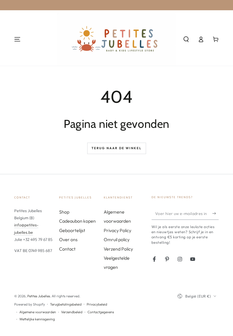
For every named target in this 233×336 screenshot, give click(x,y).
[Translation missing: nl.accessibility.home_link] (116, 39)
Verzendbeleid (71, 312)
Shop (64, 212)
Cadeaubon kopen (77, 221)
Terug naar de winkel (116, 148)
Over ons (68, 239)
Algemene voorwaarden (37, 312)
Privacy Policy (117, 230)
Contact (67, 249)
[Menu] (17, 39)
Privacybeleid (97, 304)
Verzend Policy (118, 249)
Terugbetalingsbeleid (66, 304)
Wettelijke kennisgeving (37, 319)
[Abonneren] (215, 213)
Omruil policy (117, 239)
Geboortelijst (72, 230)
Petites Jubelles (38, 296)
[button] (186, 39)
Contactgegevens (101, 312)
